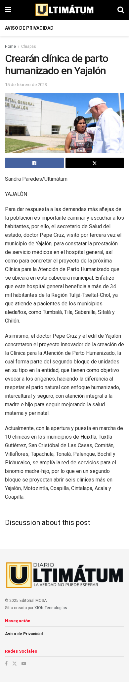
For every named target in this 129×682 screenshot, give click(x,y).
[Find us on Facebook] (6, 663)
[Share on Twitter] (94, 163)
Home (10, 46)
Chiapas (28, 46)
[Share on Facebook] (34, 163)
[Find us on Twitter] (14, 663)
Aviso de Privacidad (29, 28)
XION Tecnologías (50, 607)
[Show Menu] (8, 10)
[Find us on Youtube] (24, 663)
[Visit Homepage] (64, 9)
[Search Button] (120, 10)
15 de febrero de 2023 (26, 84)
